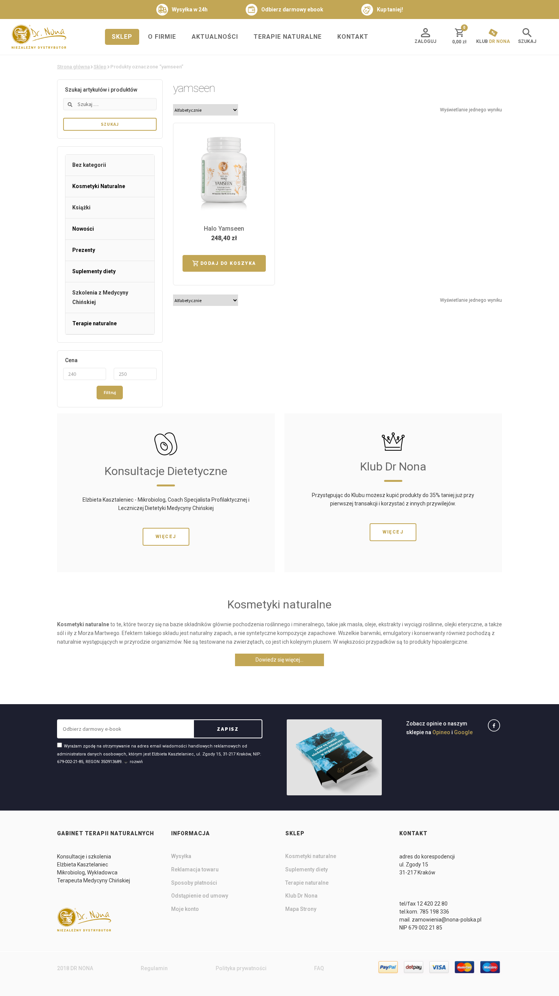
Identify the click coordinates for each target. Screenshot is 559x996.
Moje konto (185, 909)
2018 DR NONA (75, 968)
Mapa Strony (300, 909)
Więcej (166, 536)
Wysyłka (181, 856)
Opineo (441, 732)
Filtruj (110, 392)
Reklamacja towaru (195, 869)
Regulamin (154, 968)
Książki (81, 207)
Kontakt (352, 36)
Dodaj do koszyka (228, 263)
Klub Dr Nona (301, 896)
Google (463, 732)
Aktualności (215, 36)
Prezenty (83, 250)
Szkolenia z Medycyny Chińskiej (100, 297)
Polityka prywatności (241, 968)
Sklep (122, 36)
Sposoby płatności (194, 883)
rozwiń (136, 761)
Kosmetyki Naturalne (98, 186)
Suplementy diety (94, 271)
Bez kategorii (89, 165)
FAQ (319, 968)
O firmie (162, 36)
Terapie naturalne (288, 36)
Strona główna (73, 67)
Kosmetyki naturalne (310, 856)
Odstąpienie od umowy (199, 896)
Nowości (83, 229)
